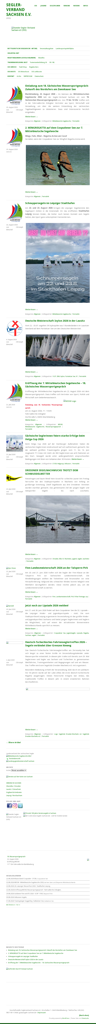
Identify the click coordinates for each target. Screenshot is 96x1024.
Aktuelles (41, 58)
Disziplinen (55, 6)
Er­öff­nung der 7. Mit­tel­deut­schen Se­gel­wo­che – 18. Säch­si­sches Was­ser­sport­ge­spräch (38, 963)
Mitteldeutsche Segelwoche (61, 121)
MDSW (60, 424)
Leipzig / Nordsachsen (14, 795)
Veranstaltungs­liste (46, 48)
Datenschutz (39, 76)
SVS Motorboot (23, 72)
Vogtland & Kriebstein (14, 792)
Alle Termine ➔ (10, 905)
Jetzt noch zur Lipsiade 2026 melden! (46, 605)
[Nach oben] (84, 1015)
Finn (53, 597)
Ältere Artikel (13, 742)
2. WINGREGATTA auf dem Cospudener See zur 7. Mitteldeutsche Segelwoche (35, 953)
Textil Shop (23, 67)
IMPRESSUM (28, 76)
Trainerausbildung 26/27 (17, 62)
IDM (58, 376)
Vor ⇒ (18, 905)
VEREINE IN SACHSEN (13, 783)
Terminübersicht (14, 758)
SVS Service (12, 67)
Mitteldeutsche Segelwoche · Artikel (22, 48)
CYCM (54, 464)
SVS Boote (12, 72)
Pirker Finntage (79, 597)
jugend (74, 559)
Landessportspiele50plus (65, 48)
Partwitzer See (70, 376)
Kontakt (11, 76)
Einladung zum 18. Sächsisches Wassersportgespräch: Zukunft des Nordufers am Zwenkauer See (42, 950)
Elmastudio (85, 1018)
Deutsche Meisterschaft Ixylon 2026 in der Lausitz (55, 320)
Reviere (76, 6)
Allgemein (37, 121)
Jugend (43, 6)
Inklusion (67, 464)
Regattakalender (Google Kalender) (22, 58)
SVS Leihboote (37, 72)
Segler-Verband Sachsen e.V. (19, 9)
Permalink (75, 121)
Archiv (19, 76)
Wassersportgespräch (53, 427)
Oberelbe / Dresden (13, 786)
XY (77, 376)
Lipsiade (79, 633)
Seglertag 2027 (13, 53)
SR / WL (52, 62)
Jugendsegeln (71, 633)
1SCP (54, 376)
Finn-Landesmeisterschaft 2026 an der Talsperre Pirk (56, 567)
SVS (35, 6)
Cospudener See (60, 633)
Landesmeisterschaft (63, 597)
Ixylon (62, 376)
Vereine (67, 6)
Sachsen (28, 635)
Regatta (86, 633)
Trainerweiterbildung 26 (38, 62)
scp (87, 597)
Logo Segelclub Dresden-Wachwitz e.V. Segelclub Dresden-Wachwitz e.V (57, 735)
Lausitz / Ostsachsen (13, 789)
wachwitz (86, 559)
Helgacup (60, 464)
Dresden (55, 559)
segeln (80, 559)
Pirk (72, 597)
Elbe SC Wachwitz (65, 559)
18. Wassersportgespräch (16, 856)
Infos (85, 6)
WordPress (65, 1018)
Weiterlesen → (31, 116)
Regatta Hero (33, 67)
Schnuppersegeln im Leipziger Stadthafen (50, 203)
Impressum (42, 1013)
